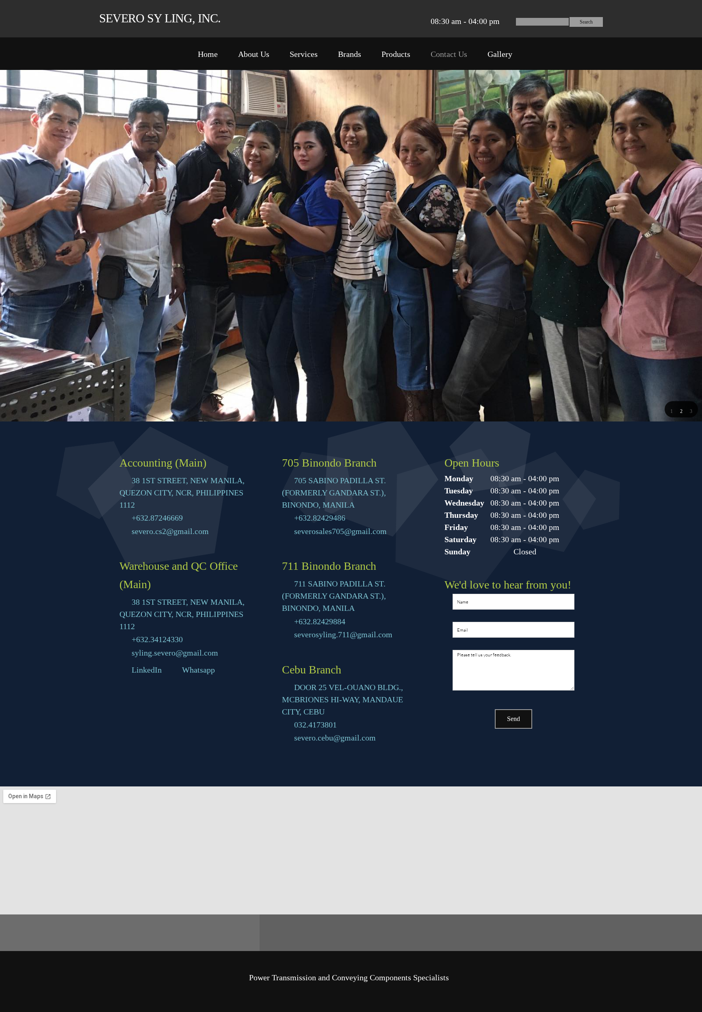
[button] (671, 410)
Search (586, 22)
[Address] (412, 21)
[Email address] (400, 21)
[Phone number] (388, 21)
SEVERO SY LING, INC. (160, 18)
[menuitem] (208, 56)
